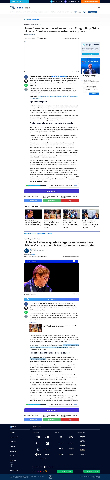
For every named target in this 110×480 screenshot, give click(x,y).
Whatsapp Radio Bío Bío (92, 471)
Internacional (26, 12)
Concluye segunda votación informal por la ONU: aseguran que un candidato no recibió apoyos (60, 325)
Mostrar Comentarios (51, 191)
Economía (34, 12)
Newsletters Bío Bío (57, 1)
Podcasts (12, 12)
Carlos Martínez (30, 35)
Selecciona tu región (17, 1)
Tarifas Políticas (14, 470)
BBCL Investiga (60, 12)
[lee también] (35, 328)
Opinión (53, 12)
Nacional (18, 12)
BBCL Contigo (69, 12)
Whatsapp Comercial (66, 471)
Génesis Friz (34, 254)
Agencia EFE (33, 249)
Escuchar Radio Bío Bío (91, 1)
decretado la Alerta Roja (59, 76)
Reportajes (13, 460)
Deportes (40, 12)
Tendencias (47, 12)
